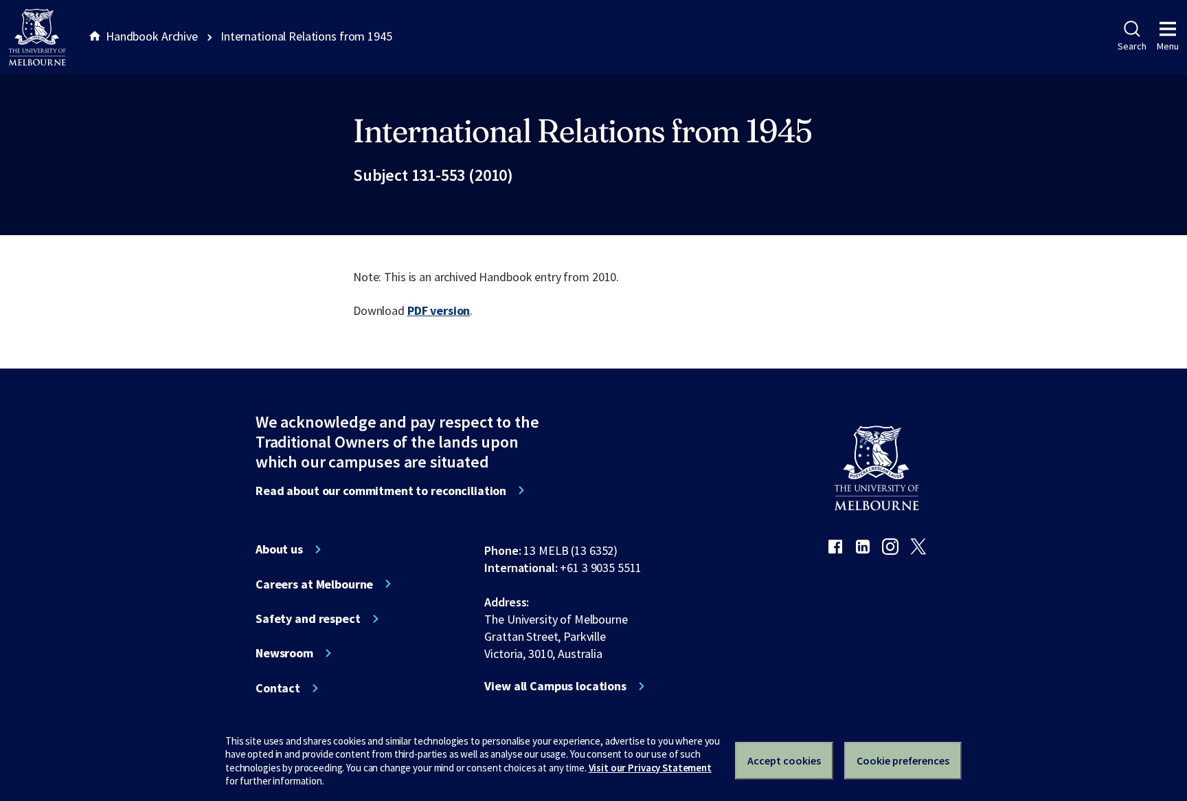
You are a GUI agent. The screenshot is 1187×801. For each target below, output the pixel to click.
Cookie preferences (903, 760)
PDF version (439, 310)
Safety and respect (308, 618)
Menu (1168, 46)
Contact (278, 688)
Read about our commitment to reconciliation (381, 490)
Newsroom (284, 653)
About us (279, 549)
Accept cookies (784, 760)
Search (1132, 46)
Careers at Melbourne (314, 584)
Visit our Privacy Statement (650, 767)
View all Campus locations (555, 686)
